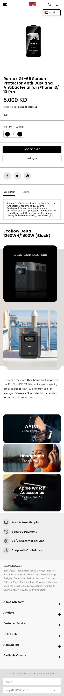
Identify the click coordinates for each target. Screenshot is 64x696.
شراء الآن (32, 158)
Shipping (8, 106)
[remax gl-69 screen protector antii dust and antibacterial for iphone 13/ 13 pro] (32, 40)
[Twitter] (17, 176)
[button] (4, 4)
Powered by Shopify (43, 673)
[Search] (49, 4)
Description (9, 191)
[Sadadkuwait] (32, 4)
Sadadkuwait (25, 673)
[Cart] (57, 4)
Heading (24, 191)
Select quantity (13, 127)
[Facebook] (7, 176)
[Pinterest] (27, 176)
